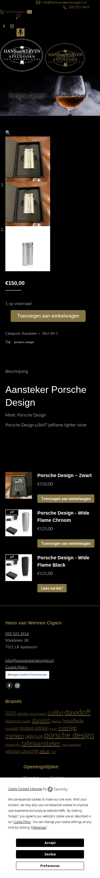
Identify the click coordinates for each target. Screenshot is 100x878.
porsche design (24, 342)
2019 (10, 713)
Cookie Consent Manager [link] (25, 789)
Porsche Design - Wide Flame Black (63, 561)
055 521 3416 (79, 7)
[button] (8, 133)
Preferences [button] (38, 827)
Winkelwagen (18, 11)
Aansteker (29, 334)
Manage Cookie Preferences (27, 674)
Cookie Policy (16, 667)
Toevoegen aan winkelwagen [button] (66, 499)
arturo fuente (37, 713)
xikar (44, 751)
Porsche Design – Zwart (64, 475)
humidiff (12, 729)
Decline (50, 854)
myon (53, 728)
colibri (55, 713)
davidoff (78, 712)
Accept (50, 843)
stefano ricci (13, 744)
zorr (53, 751)
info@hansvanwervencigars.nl (64, 2)
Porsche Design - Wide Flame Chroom (63, 516)
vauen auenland (71, 744)
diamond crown (18, 721)
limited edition (34, 728)
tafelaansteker (41, 743)
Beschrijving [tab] (16, 371)
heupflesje (72, 720)
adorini (22, 714)
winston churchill (21, 751)
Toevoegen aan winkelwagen (48, 316)
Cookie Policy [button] (22, 822)
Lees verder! (52, 588)
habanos (56, 721)
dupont (41, 720)
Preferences (50, 866)
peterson (34, 736)
